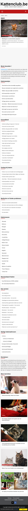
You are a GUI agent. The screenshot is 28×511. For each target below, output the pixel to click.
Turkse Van (4, 271)
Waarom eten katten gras (8, 150)
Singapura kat (5, 258)
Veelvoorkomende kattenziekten (9, 202)
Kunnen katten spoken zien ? (8, 176)
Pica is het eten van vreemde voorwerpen (11, 207)
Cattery (4, 336)
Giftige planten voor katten (8, 101)
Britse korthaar (5, 232)
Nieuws (3, 415)
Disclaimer (20, 499)
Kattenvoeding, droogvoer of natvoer (10, 124)
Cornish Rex (5, 237)
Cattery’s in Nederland (8, 338)
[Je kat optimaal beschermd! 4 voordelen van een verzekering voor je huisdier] (14, 433)
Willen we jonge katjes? (7, 133)
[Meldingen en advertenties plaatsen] (14, 28)
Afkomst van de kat (6, 188)
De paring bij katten (6, 160)
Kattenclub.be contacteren (11, 499)
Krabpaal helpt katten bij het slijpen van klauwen (13, 174)
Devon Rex (4, 234)
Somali (3, 263)
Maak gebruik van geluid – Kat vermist (11, 305)
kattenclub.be (4, 69)
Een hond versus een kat (7, 191)
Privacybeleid (16, 498)
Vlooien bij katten (6, 145)
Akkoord (23, 509)
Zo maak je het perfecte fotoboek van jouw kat (13, 491)
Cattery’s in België (7, 341)
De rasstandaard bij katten (8, 283)
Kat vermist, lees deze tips (7, 35)
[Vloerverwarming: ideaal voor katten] (14, 385)
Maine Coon (5, 242)
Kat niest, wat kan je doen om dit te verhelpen (12, 205)
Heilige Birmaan (5, 239)
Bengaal (4, 226)
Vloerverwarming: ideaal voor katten (10, 395)
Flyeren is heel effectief (7, 324)
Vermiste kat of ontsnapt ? (8, 322)
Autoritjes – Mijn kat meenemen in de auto (12, 104)
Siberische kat (5, 255)
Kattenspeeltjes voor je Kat (8, 93)
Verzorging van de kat (7, 148)
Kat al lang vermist (6, 295)
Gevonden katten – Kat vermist (9, 298)
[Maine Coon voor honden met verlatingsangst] (14, 457)
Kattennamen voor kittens (8, 96)
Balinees (4, 224)
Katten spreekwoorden (7, 98)
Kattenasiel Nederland (7, 349)
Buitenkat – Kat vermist (7, 312)
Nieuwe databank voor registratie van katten (12, 88)
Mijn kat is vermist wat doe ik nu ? (10, 106)
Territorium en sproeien (7, 186)
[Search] (26, 11)
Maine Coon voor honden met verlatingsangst (12, 171)
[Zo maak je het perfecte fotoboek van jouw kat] (14, 481)
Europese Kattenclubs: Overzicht (10, 344)
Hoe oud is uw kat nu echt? (8, 111)
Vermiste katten (5, 319)
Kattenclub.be (14, 4)
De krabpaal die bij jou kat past (9, 114)
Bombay (4, 229)
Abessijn (4, 221)
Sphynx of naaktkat (6, 266)
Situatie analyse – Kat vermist (8, 307)
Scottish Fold (5, 261)
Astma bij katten (6, 162)
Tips (7, 488)
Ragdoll (3, 250)
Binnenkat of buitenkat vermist (9, 314)
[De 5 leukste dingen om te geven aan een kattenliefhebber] (14, 408)
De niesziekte (5, 212)
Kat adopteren (5, 293)
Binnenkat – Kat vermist (7, 310)
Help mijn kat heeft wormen (8, 143)
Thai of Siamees (5, 269)
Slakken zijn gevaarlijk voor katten (10, 90)
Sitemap (9, 498)
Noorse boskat (5, 245)
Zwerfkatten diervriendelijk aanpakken (11, 85)
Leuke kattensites (6, 351)
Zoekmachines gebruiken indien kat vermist (12, 302)
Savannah (4, 253)
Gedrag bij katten (5, 464)
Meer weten (16, 509)
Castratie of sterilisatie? (7, 157)
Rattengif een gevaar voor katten (10, 109)
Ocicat (3, 247)
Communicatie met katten (8, 183)
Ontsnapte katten (6, 317)
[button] (2, 11)
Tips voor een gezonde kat (8, 155)
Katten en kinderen (6, 153)
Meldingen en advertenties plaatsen (11, 38)
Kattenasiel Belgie (6, 346)
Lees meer (4, 46)
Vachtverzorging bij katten (8, 131)
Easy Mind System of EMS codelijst (10, 281)
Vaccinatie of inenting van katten (9, 141)
